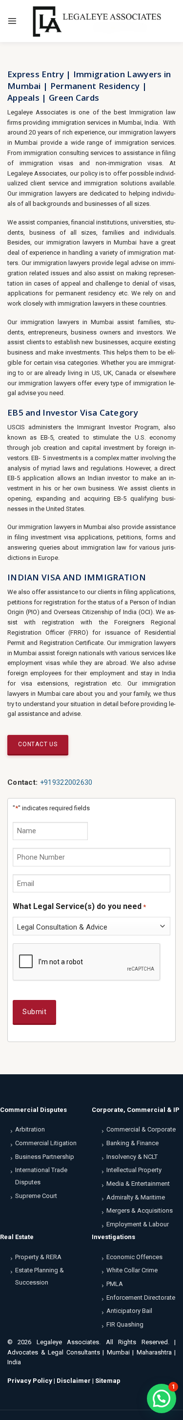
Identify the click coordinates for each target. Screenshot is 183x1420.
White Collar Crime (132, 1270)
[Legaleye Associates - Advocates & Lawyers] (96, 21)
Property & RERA (38, 1257)
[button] (161, 1398)
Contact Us (38, 744)
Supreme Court (36, 1195)
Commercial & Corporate (141, 1129)
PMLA (114, 1283)
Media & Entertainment (138, 1183)
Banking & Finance (132, 1143)
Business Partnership (44, 1156)
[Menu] (12, 21)
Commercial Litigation (46, 1143)
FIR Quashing (124, 1324)
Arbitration (30, 1129)
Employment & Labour (137, 1224)
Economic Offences (134, 1257)
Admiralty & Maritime (135, 1197)
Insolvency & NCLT (132, 1156)
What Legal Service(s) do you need (79, 906)
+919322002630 (66, 782)
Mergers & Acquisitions (139, 1210)
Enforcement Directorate (140, 1297)
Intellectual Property (134, 1170)
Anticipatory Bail (129, 1310)
